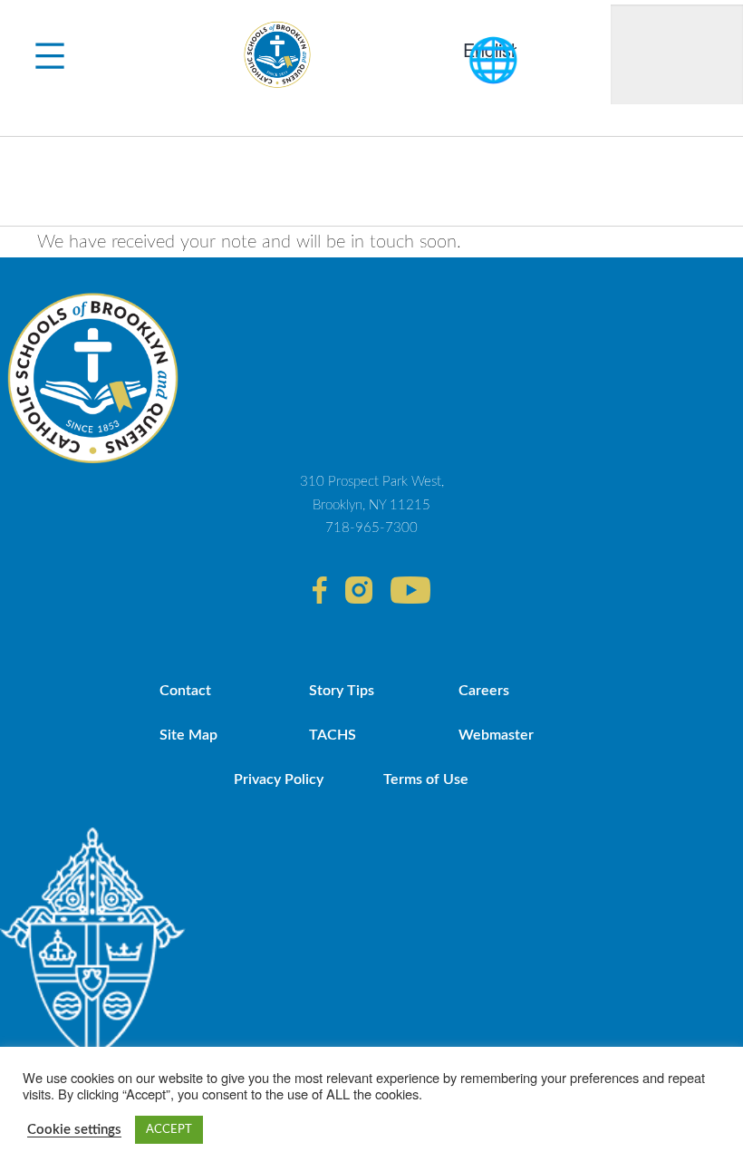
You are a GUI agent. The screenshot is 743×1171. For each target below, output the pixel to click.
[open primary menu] (50, 54)
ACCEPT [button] (169, 1130)
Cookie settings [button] (74, 1130)
